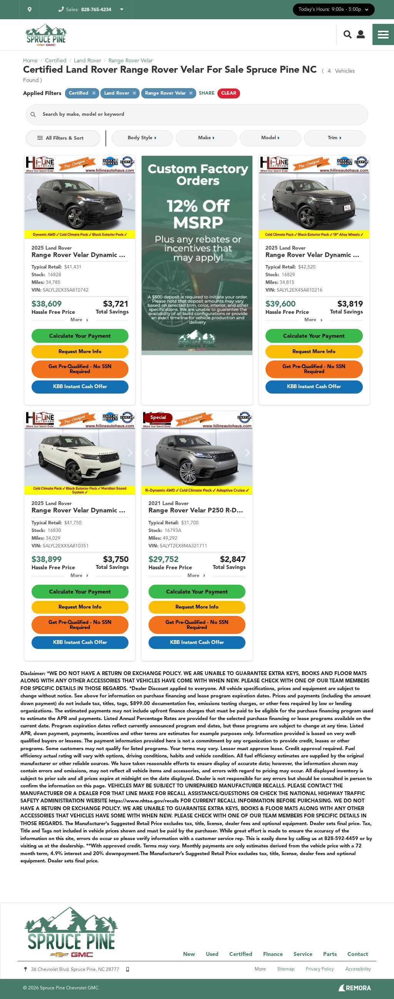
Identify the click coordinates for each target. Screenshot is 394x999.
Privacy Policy (320, 969)
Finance (273, 954)
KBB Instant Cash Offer (80, 386)
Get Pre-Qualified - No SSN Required (80, 369)
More (76, 320)
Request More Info (80, 351)
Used (212, 954)
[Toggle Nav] (383, 34)
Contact (357, 954)
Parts (330, 954)
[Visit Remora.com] (354, 989)
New (189, 954)
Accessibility (358, 969)
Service (303, 954)
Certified (240, 954)
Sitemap (285, 969)
